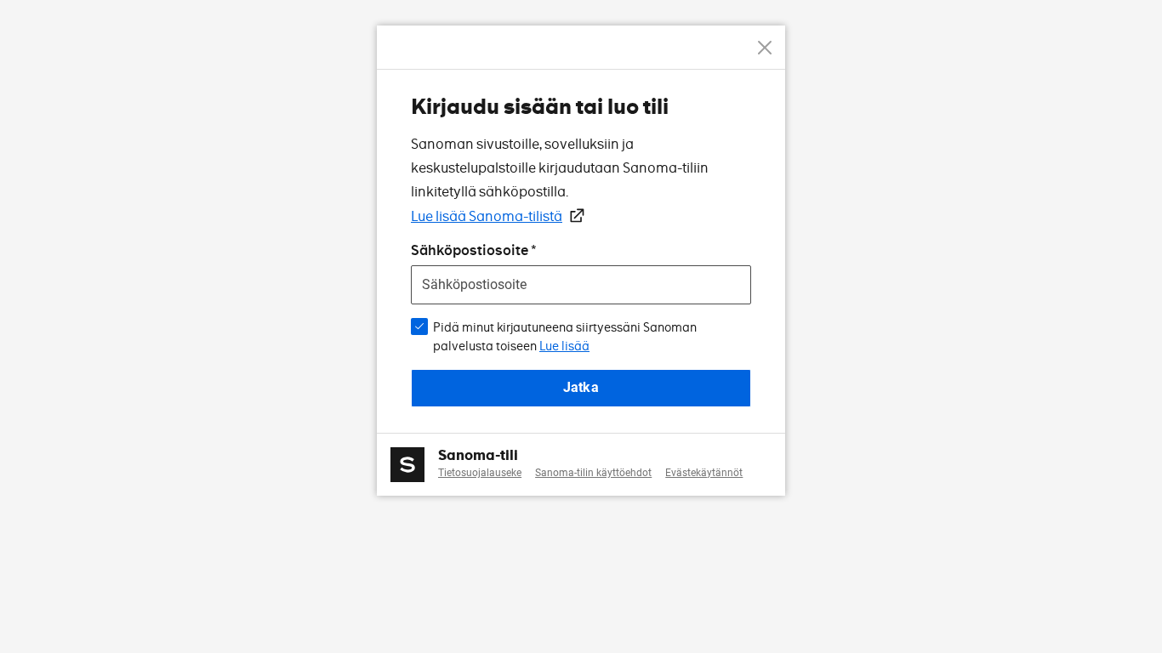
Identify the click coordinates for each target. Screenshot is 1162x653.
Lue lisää (564, 346)
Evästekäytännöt (704, 473)
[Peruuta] (765, 47)
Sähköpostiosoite (469, 250)
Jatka (580, 387)
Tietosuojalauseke (479, 473)
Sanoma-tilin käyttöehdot (593, 473)
